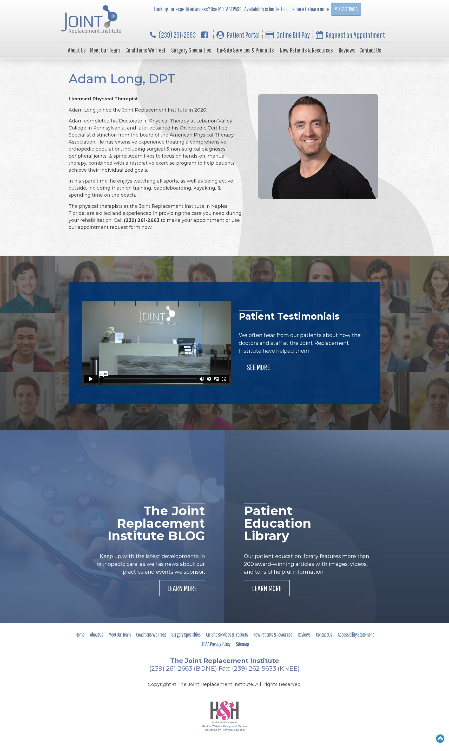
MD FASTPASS (346, 8)
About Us (77, 50)
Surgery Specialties (191, 50)
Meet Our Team (105, 50)
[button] (440, 738)
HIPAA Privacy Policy (215, 643)
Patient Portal (243, 34)
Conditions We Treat (146, 50)
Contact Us (370, 50)
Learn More (182, 588)
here (299, 8)
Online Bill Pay (293, 34)
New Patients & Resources (306, 50)
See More (258, 367)
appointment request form (109, 227)
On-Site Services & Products (245, 50)
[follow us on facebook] (204, 34)
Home (80, 634)
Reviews (347, 50)
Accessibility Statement (356, 634)
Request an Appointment (355, 34)
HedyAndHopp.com (233, 729)
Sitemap (242, 643)
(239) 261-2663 (177, 34)
